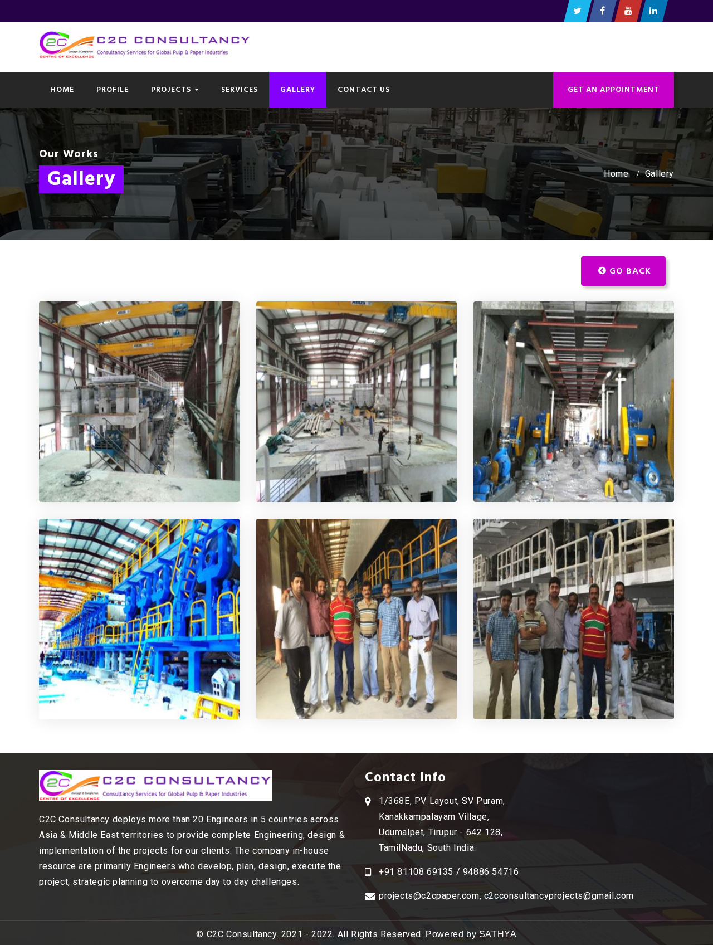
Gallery (297, 89)
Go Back (629, 271)
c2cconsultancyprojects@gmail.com (559, 895)
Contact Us (364, 89)
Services (239, 89)
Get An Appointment (614, 89)
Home (62, 89)
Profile (112, 89)
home (616, 173)
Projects (172, 89)
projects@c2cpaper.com (429, 895)
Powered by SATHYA (471, 934)
